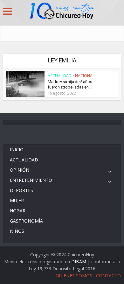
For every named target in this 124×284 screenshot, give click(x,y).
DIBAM (78, 262)
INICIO (17, 149)
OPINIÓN (19, 170)
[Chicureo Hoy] (62, 11)
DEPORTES (21, 190)
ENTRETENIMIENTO (31, 180)
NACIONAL (84, 75)
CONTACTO (108, 276)
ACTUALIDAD (60, 75)
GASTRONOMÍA (26, 221)
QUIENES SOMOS (74, 276)
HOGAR (17, 211)
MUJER (17, 200)
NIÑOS (17, 231)
